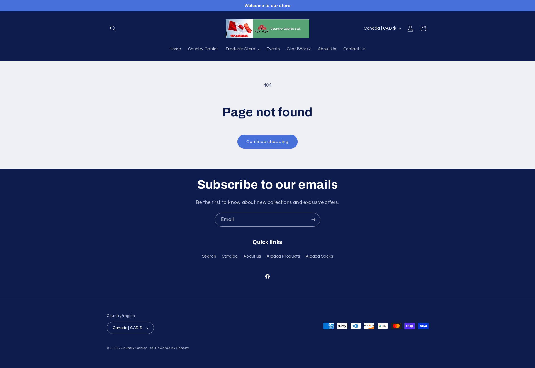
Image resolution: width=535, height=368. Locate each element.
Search (209, 257)
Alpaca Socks (319, 257)
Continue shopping (267, 141)
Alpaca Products (283, 257)
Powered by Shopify (172, 348)
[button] (113, 28)
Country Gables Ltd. (137, 348)
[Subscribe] (313, 219)
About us (252, 257)
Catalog (230, 257)
